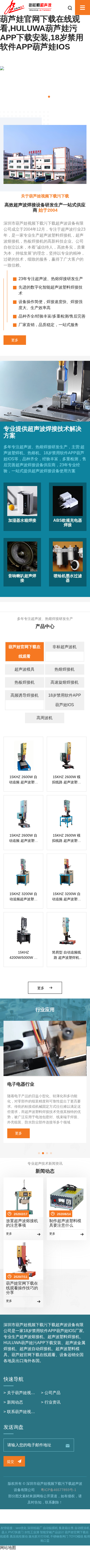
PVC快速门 (16, 1532)
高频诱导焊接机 (24, 695)
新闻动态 (15, 1402)
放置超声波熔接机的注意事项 (22, 1223)
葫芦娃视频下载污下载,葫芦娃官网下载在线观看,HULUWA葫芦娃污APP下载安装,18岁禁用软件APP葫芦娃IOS (42, 28)
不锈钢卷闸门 (59, 1536)
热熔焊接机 (64, 669)
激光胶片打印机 (39, 1536)
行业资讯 (52, 1402)
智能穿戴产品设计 (52, 1532)
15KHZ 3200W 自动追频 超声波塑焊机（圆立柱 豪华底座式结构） (66, 897)
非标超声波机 (64, 647)
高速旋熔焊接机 (64, 682)
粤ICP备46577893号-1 (58, 1490)
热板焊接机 (24, 682)
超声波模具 (24, 669)
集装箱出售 (66, 1528)
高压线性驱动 (19, 1536)
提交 (11, 1462)
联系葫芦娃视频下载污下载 (31, 1412)
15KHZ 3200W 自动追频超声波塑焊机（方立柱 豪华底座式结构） (23, 897)
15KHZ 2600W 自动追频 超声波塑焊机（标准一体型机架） (23, 838)
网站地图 (8, 1548)
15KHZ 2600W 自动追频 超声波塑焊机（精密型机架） (23, 780)
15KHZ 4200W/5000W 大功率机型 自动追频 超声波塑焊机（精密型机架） (23, 955)
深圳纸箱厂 (34, 1528)
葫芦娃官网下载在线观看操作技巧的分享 (22, 1288)
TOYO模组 (76, 1536)
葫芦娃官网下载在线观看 (24, 651)
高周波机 (44, 718)
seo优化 (21, 1528)
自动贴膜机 (50, 1528)
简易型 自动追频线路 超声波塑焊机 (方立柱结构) (66, 955)
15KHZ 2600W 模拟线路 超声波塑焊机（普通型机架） (66, 838)
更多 (14, 340)
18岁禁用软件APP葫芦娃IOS (64, 700)
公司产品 (52, 1393)
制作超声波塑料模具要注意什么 (65, 1223)
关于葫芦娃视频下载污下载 (31, 1393)
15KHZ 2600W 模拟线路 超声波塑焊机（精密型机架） (66, 780)
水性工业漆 (31, 1532)
